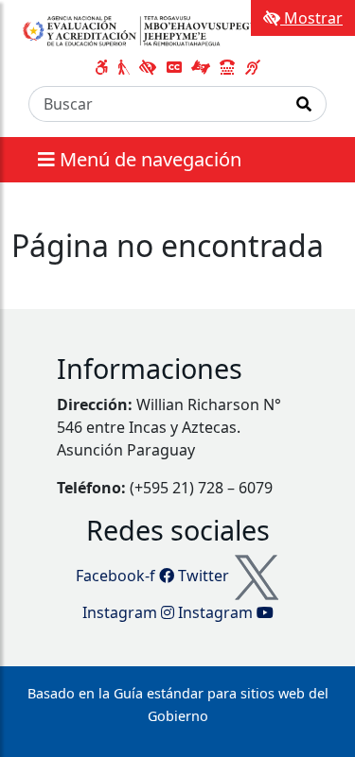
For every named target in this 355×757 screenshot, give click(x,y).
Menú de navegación (148, 159)
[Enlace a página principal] (144, 30)
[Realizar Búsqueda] (304, 104)
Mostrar (311, 18)
